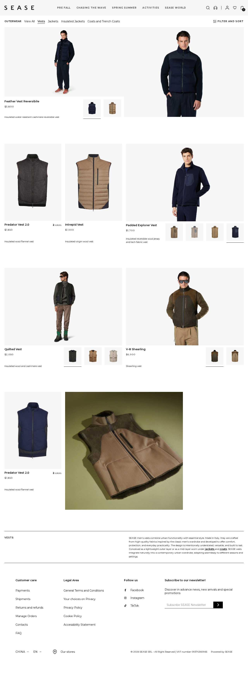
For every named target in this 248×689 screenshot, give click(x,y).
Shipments (23, 599)
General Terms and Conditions (84, 590)
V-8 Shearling (136, 349)
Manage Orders (26, 616)
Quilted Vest (13, 349)
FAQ (19, 633)
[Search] (208, 7)
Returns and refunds (29, 607)
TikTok (134, 605)
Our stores (68, 652)
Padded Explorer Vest (141, 225)
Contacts (22, 624)
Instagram (137, 598)
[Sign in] (227, 8)
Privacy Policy (73, 607)
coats (223, 549)
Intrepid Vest (74, 224)
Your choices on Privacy (80, 599)
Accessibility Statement (80, 624)
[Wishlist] (235, 7)
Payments (23, 590)
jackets (210, 549)
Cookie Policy (73, 616)
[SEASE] (19, 8)
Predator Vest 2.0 (16, 224)
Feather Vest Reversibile (21, 101)
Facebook (137, 590)
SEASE (228, 651)
